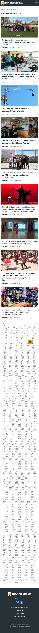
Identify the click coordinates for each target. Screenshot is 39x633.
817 (22, 562)
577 (22, 489)
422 (22, 443)
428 (25, 445)
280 (22, 400)
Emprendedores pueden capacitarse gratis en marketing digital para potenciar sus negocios (17, 312)
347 (26, 420)
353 (29, 422)
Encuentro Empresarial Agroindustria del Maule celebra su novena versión (19, 242)
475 (4, 460)
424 (35, 443)
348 (32, 420)
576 (16, 489)
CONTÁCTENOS (19, 613)
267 (13, 397)
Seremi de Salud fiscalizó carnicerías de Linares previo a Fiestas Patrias (19, 141)
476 (10, 460)
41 (3, 334)
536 (13, 478)
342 (29, 418)
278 (10, 400)
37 (16, 332)
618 (16, 503)
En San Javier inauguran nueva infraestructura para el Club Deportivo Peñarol (18, 42)
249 (32, 390)
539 (32, 478)
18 (14, 327)
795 (22, 556)
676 (29, 521)
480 (35, 460)
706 (26, 531)
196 (22, 375)
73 (9, 342)
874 (29, 581)
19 (19, 327)
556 (29, 483)
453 (35, 451)
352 (22, 422)
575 (10, 489)
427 (19, 445)
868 (26, 579)
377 (10, 430)
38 (22, 332)
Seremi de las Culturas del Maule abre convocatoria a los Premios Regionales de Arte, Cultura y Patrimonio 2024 (18, 209)
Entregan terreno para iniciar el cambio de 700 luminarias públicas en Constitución (19, 175)
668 (13, 519)
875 (35, 581)
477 (16, 460)
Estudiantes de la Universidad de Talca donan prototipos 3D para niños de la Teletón (18, 76)
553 (10, 483)
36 (11, 332)
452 (29, 451)
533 (29, 476)
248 (25, 390)
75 (19, 342)
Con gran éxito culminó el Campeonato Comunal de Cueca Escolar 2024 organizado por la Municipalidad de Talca (18, 276)
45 (25, 334)
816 (16, 562)
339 (10, 418)
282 (35, 400)
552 (4, 483)
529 (4, 476)
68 (17, 340)
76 (25, 342)
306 (26, 408)
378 (16, 430)
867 (19, 579)
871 (10, 581)
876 (16, 582)
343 (35, 418)
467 (26, 456)
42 (8, 334)
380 (28, 430)
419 (4, 443)
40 (33, 332)
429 (32, 445)
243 (29, 388)
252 (16, 392)
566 (26, 486)
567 (32, 486)
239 (4, 388)
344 (7, 420)
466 (19, 456)
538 (25, 478)
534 (35, 476)
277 (4, 400)
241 (16, 388)
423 (28, 443)
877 (23, 582)
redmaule (5, 48)
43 (14, 334)
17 (8, 327)
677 (35, 521)
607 (19, 499)
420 (10, 443)
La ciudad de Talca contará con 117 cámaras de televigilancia (17, 109)
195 (16, 375)
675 (22, 521)
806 (26, 559)
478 (22, 460)
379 (22, 430)
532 (22, 476)
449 (10, 451)
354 (35, 422)
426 (13, 445)
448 (4, 451)
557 (35, 483)
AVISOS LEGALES (19, 616)
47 (35, 334)
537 (19, 478)
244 (35, 388)
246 (13, 390)
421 (16, 443)
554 (16, 483)
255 (35, 392)
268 (19, 397)
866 (13, 579)
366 (13, 426)
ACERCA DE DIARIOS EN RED (19, 608)
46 (30, 334)
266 (6, 397)
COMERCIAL (19, 611)
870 (4, 581)
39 (27, 332)
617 (10, 503)
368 (25, 426)
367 (19, 426)
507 (13, 470)
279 (16, 400)
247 (19, 390)
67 (11, 340)
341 (23, 418)
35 (6, 332)
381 (35, 430)
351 (16, 422)
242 (22, 388)
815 (10, 562)
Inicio (3, 9)
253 (22, 392)
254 (29, 392)
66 (6, 340)
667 (7, 519)
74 (14, 342)
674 (16, 521)
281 (29, 400)
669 (19, 519)
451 (23, 451)
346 (19, 420)
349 (4, 422)
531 (16, 476)
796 (29, 556)
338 (4, 418)
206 (19, 378)
